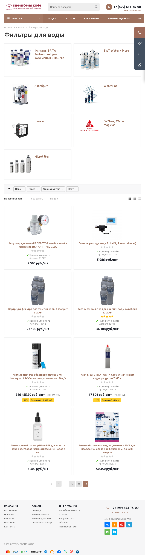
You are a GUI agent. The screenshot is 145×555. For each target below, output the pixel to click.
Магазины (9, 522)
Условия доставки (41, 518)
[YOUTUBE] (121, 524)
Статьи (63, 514)
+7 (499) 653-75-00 (127, 6)
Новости (9, 514)
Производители (119, 18)
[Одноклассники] (114, 524)
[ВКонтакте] (107, 524)
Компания (11, 506)
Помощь (37, 506)
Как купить (91, 18)
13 (79, 483)
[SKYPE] (114, 532)
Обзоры (63, 522)
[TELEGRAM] (129, 524)
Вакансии (9, 518)
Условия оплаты (40, 514)
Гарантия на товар (42, 522)
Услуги (70, 18)
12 (72, 483)
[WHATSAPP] (107, 532)
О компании (10, 510)
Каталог (17, 18)
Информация (68, 506)
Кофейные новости (69, 510)
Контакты (9, 526)
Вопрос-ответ (67, 518)
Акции (52, 18)
